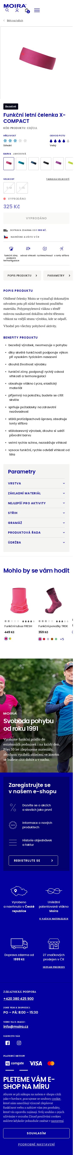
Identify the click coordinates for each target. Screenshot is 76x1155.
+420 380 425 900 (18, 998)
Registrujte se (27, 860)
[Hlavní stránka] (15, 6)
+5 (62, 639)
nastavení (57, 1121)
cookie (56, 1099)
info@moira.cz (15, 1026)
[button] (67, 62)
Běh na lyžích (15, 20)
